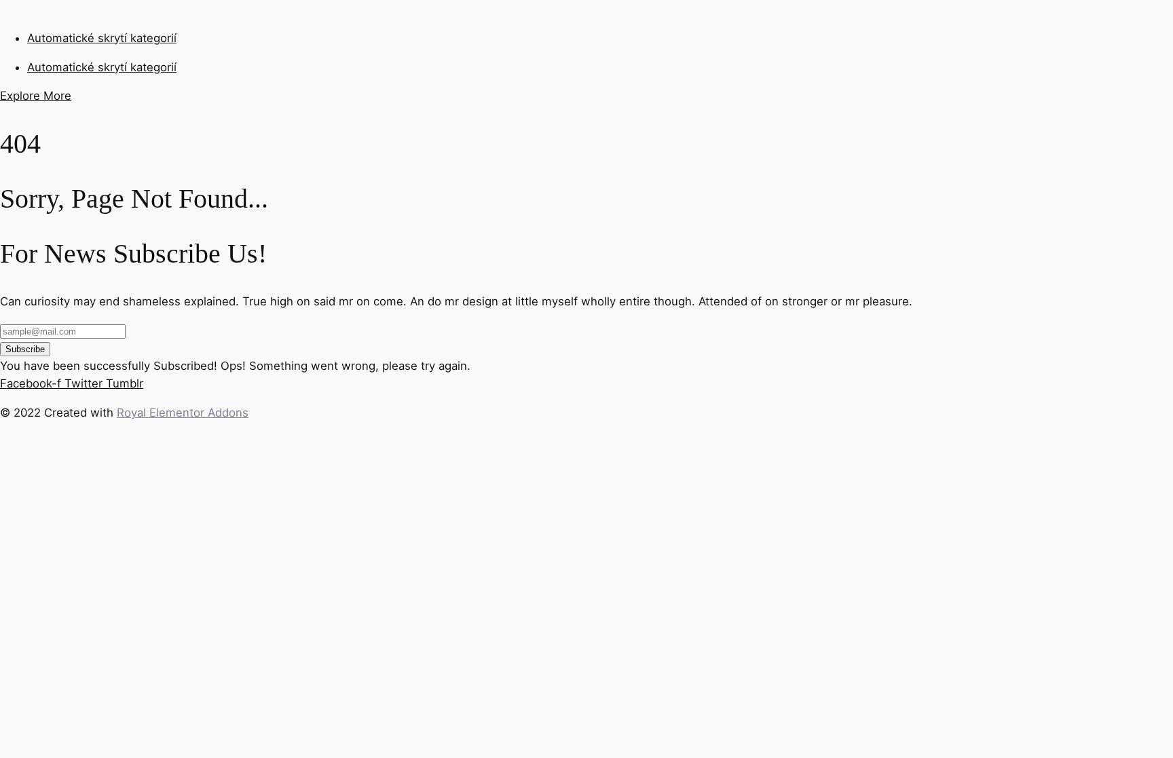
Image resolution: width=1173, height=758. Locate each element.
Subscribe (25, 349)
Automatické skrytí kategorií (101, 38)
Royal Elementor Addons (182, 412)
